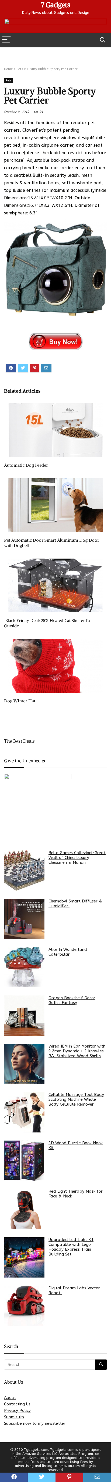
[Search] (102, 40)
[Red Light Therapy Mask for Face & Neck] (24, 1209)
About (10, 1397)
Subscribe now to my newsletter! (35, 1423)
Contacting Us (17, 1404)
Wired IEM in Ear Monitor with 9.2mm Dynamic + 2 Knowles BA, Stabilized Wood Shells (76, 1051)
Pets (20, 69)
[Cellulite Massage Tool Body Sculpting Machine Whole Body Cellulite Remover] (24, 1112)
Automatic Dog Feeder (26, 465)
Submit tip (14, 1417)
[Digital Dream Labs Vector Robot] (24, 1306)
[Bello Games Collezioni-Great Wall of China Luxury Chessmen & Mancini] (24, 870)
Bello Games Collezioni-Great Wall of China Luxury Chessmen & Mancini (77, 857)
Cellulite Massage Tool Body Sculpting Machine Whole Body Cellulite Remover (76, 1099)
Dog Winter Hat (19, 700)
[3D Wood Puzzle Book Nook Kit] (24, 1161)
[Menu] (6, 40)
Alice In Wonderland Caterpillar (67, 952)
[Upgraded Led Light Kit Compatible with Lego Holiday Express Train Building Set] (24, 1257)
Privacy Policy (17, 1410)
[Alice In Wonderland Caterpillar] (24, 967)
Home (8, 69)
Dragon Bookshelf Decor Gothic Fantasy (71, 1000)
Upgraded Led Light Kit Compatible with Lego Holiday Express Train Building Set (70, 1247)
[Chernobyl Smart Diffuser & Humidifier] (24, 919)
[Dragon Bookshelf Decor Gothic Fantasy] (24, 1015)
